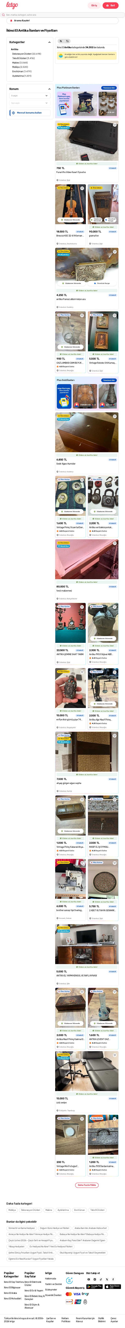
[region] (87, 104)
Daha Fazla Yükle (87, 1185)
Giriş (94, 5)
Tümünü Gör (109, 88)
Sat (113, 5)
